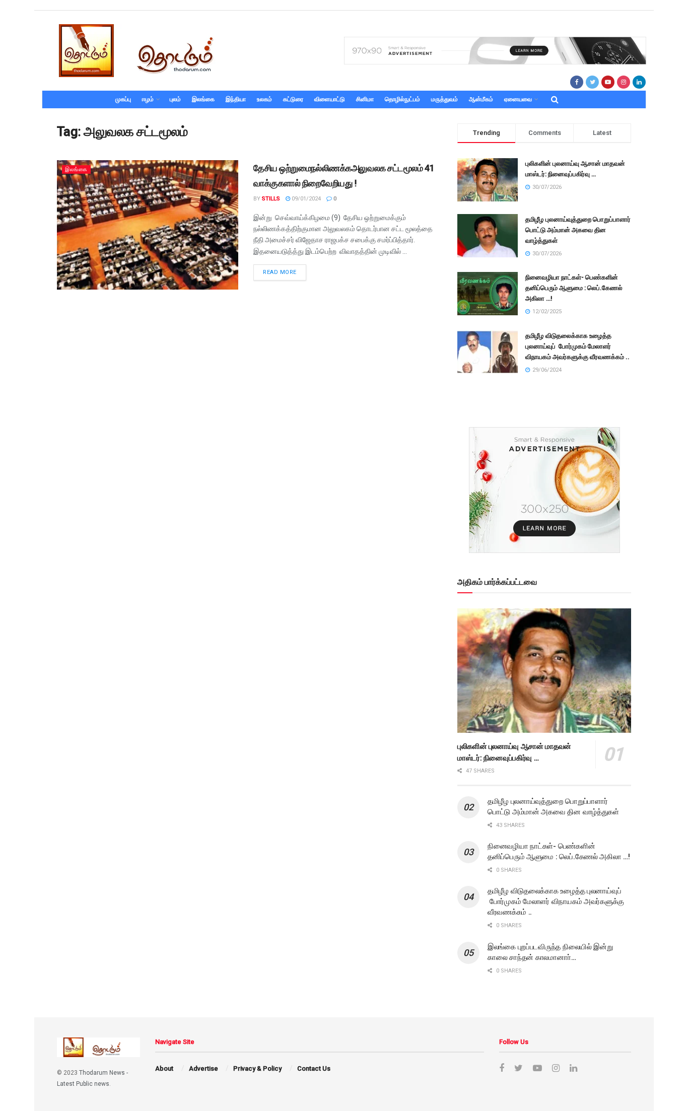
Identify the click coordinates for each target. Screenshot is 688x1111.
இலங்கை (203, 99)
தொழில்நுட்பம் (402, 99)
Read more (280, 272)
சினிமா (365, 99)
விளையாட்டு (329, 99)
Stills (271, 198)
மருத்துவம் (444, 99)
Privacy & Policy (257, 1068)
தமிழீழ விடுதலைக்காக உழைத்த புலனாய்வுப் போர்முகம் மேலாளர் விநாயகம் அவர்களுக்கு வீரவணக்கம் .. (577, 346)
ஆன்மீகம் (481, 99)
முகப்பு (123, 99)
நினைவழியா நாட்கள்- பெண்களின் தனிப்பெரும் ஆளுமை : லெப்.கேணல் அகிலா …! (574, 287)
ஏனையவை (518, 99)
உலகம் (264, 99)
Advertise (203, 1068)
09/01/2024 (305, 198)
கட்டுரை (293, 99)
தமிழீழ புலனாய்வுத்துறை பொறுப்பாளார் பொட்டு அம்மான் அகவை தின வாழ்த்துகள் (578, 230)
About (164, 1068)
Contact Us (313, 1068)
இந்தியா (236, 99)
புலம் (175, 99)
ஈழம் (148, 99)
